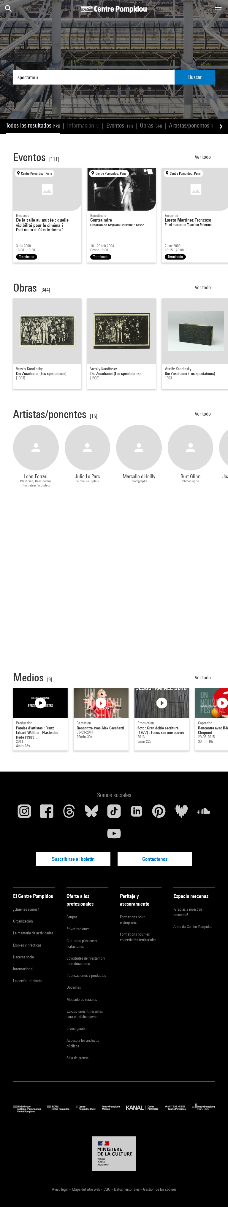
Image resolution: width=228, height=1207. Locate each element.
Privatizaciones (77, 928)
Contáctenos (154, 859)
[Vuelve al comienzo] (214, 1193)
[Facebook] (47, 813)
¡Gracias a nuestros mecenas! (187, 912)
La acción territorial (27, 980)
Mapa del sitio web (86, 1189)
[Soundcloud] (203, 813)
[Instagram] (24, 813)
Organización (23, 921)
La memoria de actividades (33, 933)
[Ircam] (61, 1111)
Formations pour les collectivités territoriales (138, 937)
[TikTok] (114, 813)
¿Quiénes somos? (26, 909)
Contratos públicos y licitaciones (81, 943)
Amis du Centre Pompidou (193, 926)
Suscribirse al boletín (73, 859)
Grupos (71, 917)
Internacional (23, 968)
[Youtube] (114, 836)
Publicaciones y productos (86, 975)
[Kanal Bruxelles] (145, 1111)
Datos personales (127, 1189)
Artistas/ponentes (192, 125)
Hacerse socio (23, 957)
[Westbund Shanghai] (178, 1111)
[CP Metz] (89, 1111)
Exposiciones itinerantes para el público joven (84, 1014)
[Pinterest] (159, 813)
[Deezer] (181, 813)
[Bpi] (30, 1111)
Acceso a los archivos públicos (82, 1043)
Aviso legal (60, 1189)
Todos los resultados (33, 125)
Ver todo (203, 157)
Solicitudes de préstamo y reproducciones (85, 961)
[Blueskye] (91, 813)
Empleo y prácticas (27, 945)
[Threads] (69, 813)
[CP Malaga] (114, 1111)
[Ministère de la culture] (114, 1153)
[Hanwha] (203, 1111)
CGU (107, 1189)
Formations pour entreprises (132, 920)
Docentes (73, 987)
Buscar (195, 77)
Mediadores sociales (81, 999)
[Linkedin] (136, 813)
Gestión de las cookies (159, 1189)
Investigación (76, 1028)
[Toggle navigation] (218, 9)
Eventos (119, 125)
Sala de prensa (77, 1057)
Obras (151, 125)
